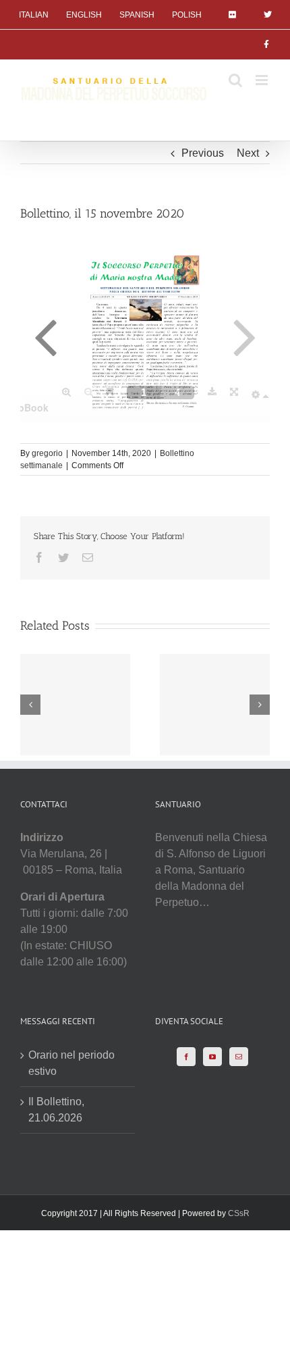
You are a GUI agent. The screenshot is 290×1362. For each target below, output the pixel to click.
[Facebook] (186, 1056)
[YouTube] (212, 1056)
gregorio (47, 453)
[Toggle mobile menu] (263, 80)
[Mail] (238, 1056)
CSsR (239, 1213)
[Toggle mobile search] (235, 80)
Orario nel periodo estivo (71, 1063)
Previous (202, 153)
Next (248, 153)
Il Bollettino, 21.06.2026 (56, 1110)
